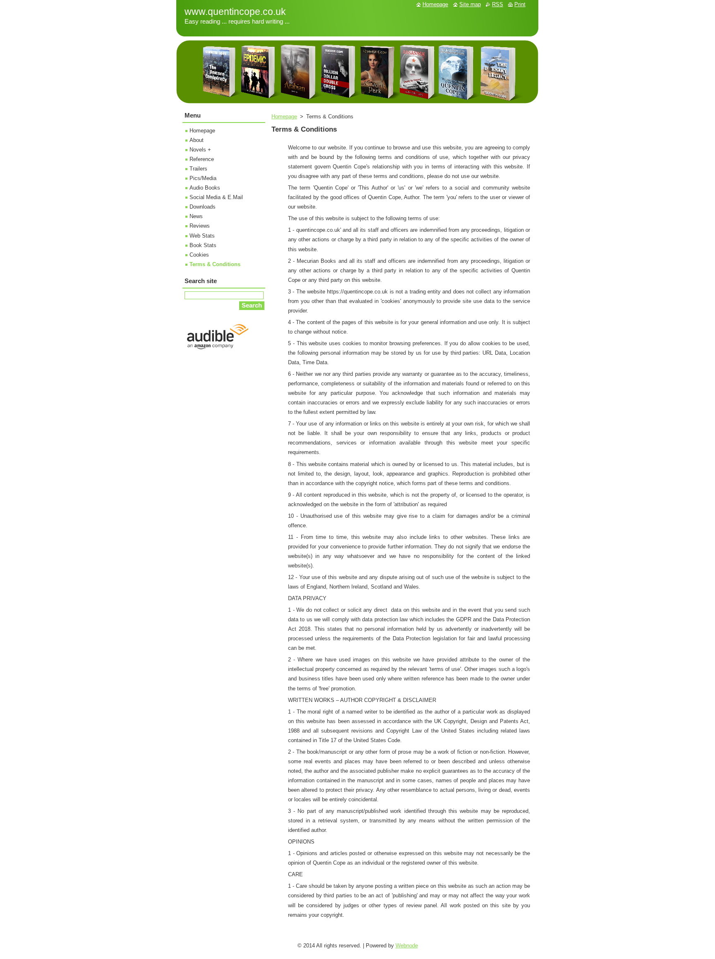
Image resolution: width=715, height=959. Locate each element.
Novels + (200, 150)
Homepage (284, 116)
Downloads (203, 207)
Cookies (199, 255)
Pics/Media (203, 178)
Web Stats (202, 236)
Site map (470, 4)
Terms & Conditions (215, 264)
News (196, 216)
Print (519, 4)
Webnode (407, 945)
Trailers (198, 169)
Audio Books (205, 188)
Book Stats (203, 245)
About (197, 140)
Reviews (200, 226)
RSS (497, 4)
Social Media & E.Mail (216, 197)
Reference (202, 159)
